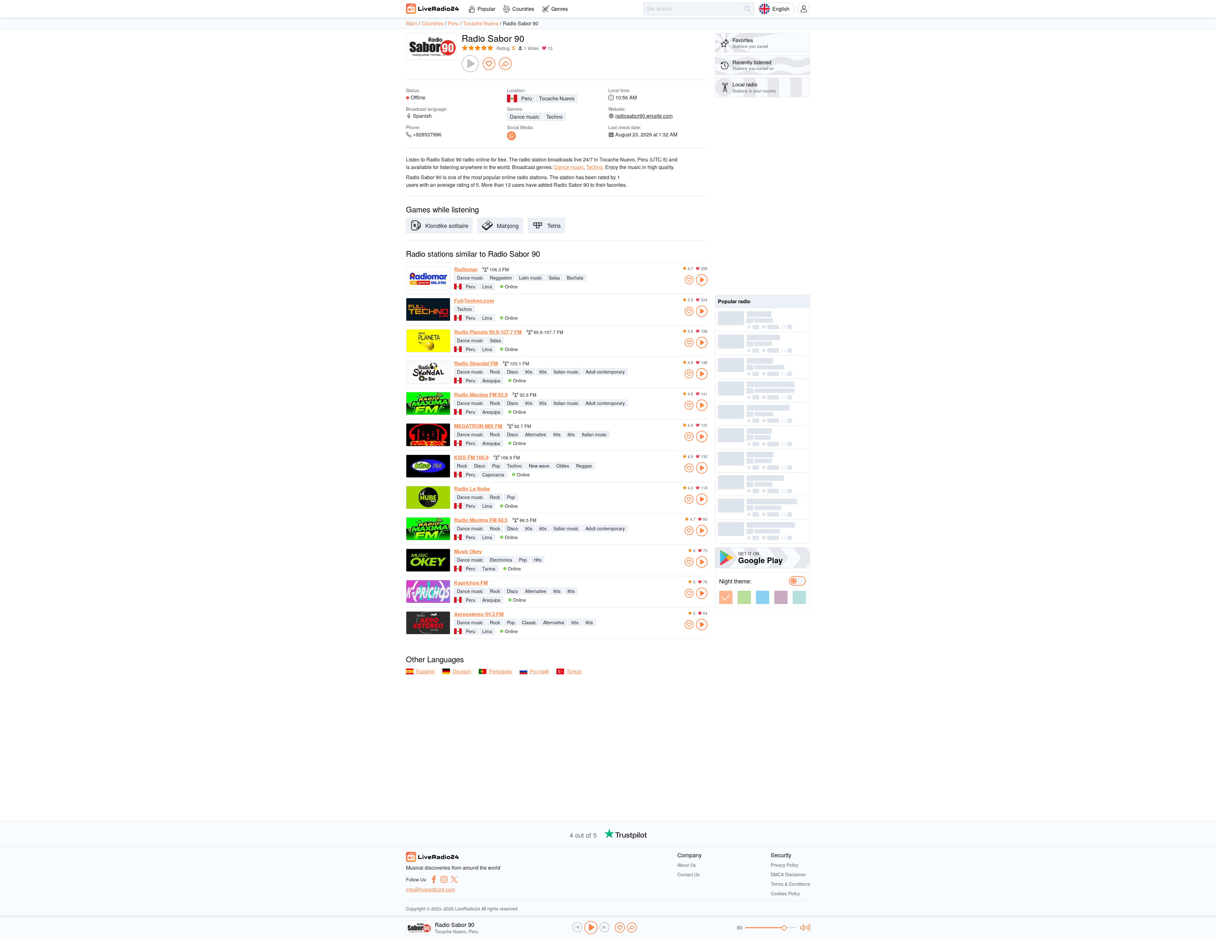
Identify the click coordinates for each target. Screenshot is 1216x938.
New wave (539, 466)
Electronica (501, 560)
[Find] (747, 9)
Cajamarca (493, 474)
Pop (496, 466)
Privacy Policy (784, 865)
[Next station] (604, 927)
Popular (486, 8)
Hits (538, 560)
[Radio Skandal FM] (428, 372)
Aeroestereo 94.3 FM (479, 614)
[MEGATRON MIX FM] (428, 434)
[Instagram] (444, 879)
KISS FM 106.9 (471, 457)
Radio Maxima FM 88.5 (481, 520)
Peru (526, 98)
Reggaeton (501, 277)
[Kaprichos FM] (428, 591)
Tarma (488, 568)
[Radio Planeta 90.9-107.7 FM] (428, 340)
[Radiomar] (428, 278)
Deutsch (462, 671)
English (780, 8)
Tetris (554, 225)
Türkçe (574, 671)
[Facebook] (434, 879)
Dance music (524, 116)
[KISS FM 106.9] (428, 466)
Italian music (566, 371)
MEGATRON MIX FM (478, 426)
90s (528, 371)
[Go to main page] (432, 8)
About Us (686, 865)
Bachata (575, 277)
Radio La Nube (472, 489)
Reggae (584, 466)
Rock (495, 371)
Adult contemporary (605, 371)
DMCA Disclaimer (788, 874)
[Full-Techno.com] (428, 309)
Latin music (530, 277)
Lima (487, 286)
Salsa (554, 277)
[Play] (470, 63)
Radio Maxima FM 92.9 (481, 395)
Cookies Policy (785, 893)
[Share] (505, 63)
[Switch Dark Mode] (797, 581)
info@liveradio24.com (430, 889)
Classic (529, 622)
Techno (554, 116)
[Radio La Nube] (428, 497)
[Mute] (804, 927)
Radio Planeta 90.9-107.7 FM (488, 332)
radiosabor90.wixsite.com (644, 116)
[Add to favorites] (489, 63)
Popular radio (734, 301)
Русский (539, 671)
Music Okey (468, 551)
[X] (454, 879)
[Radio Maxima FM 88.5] (428, 528)
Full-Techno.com (474, 301)
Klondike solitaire (446, 225)
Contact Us (688, 874)
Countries (523, 8)
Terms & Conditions (790, 884)
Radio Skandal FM (476, 363)
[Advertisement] (762, 196)
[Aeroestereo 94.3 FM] (428, 622)
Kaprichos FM (471, 583)
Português (500, 671)
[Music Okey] (428, 560)
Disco (512, 371)
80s (543, 371)
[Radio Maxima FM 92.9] (428, 403)
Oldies (562, 466)
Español (425, 671)
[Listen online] (701, 280)
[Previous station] (577, 927)
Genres (559, 8)
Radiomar (466, 269)
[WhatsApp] (511, 135)
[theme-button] (725, 597)
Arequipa (491, 380)
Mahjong (508, 225)
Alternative (535, 434)
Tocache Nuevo (556, 98)
